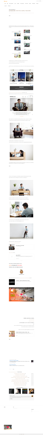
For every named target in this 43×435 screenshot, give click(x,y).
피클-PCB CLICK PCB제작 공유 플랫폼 (14, 360)
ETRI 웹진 (10, 92)
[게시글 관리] (11, 369)
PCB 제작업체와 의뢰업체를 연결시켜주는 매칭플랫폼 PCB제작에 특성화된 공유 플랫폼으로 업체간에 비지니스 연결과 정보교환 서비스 (20, 361)
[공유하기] (10, 369)
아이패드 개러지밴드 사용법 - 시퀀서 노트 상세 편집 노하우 (19, 382)
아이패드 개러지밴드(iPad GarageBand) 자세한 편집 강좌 (20, 383)
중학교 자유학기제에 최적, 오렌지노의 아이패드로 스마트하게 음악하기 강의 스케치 (19, 381)
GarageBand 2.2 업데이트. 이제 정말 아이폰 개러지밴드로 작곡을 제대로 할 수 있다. (19, 377)
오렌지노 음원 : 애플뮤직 (31, 319)
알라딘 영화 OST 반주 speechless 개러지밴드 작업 (19, 373)
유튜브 (7, 3)
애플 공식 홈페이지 (11, 252)
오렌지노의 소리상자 (12, 395)
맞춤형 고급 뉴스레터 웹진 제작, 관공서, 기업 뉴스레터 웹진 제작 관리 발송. (17, 365)
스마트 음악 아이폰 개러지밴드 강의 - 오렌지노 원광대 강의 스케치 (19, 376)
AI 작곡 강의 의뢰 (26, 3)
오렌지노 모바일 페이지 (11, 3)
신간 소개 (15, 3)
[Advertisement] (21, 20)
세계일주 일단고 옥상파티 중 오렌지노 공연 (19, 378)
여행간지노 (30, 3)
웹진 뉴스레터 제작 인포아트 (13, 364)
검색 (29, 408)
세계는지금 (37, 3)
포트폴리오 (18, 3)
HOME (5, 3)
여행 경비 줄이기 (33, 3)
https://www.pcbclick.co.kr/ (12, 359)
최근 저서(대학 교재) (22, 3)
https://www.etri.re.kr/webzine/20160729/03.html (16, 92)
